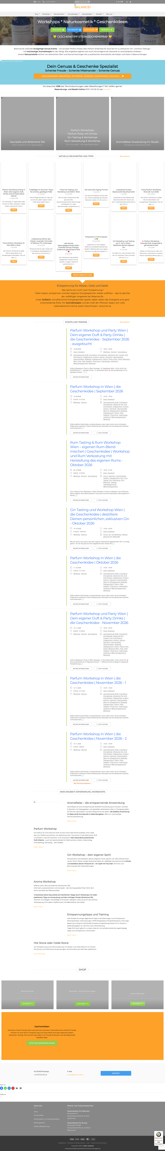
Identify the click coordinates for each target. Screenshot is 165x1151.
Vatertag (113, 482)
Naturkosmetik (59, 14)
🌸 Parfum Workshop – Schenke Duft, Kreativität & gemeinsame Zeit (151, 243)
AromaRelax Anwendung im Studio (137, 141)
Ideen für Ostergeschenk (111, 411)
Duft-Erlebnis (77, 357)
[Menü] (162, 1132)
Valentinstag (105, 361)
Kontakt (107, 89)
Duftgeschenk (87, 357)
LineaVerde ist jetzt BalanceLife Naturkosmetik (124, 191)
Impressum (62, 1143)
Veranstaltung (122, 352)
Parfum (105, 359)
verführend (114, 361)
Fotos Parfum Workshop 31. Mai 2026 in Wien (14, 244)
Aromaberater (102, 355)
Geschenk (109, 357)
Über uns (109, 14)
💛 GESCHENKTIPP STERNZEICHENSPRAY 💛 (82, 36)
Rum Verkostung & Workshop (82, 141)
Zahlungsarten (39, 1123)
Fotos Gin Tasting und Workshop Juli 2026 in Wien (68, 191)
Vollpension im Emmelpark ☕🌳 (96, 238)
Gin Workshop (116, 535)
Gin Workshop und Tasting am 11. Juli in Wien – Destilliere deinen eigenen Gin (123, 244)
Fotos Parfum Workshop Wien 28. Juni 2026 (151, 191)
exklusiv (102, 357)
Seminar (114, 352)
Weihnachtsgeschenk (80, 363)
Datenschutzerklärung (76, 1143)
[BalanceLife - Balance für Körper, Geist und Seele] (82, 8)
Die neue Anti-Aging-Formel (96, 190)
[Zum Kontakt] (39, 954)
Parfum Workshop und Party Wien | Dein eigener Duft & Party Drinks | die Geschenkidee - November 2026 (99, 618)
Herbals (106, 478)
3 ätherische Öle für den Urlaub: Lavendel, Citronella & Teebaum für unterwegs (41, 241)
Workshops (46, 14)
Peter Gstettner (87, 361)
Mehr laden (82, 275)
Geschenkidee (118, 357)
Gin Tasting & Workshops (82, 137)
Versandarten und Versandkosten (47, 1119)
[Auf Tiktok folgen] (120, 1)
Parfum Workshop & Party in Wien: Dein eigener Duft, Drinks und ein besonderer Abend (13, 193)
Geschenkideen (87, 14)
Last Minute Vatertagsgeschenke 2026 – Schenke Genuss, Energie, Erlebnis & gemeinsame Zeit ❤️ (68, 247)
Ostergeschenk (97, 359)
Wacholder (116, 537)
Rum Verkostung (114, 480)
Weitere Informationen (81, 377)
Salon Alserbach (79, 352)
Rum (122, 478)
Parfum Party (112, 359)
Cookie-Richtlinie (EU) (99, 1143)
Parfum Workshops (82, 130)
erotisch (96, 357)
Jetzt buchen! (103, 433)
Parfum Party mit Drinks (82, 133)
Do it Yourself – (73, 144)
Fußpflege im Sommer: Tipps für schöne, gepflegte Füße (41, 191)
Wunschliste (38, 1115)
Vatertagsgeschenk (109, 484)
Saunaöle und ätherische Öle (27, 141)
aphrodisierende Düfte (81, 355)
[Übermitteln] (88, 1)
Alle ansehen (125, 156)
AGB (88, 1143)
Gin (110, 535)
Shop (36, 14)
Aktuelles (99, 14)
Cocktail (121, 355)
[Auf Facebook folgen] (116, 1)
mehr (14, 209)
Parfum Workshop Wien (111, 649)
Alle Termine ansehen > (82, 783)
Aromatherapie (73, 14)
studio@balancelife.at (75, 1075)
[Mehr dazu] (71, 821)
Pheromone (97, 361)
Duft (126, 355)
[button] (127, 2)
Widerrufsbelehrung (41, 1126)
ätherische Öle (113, 355)
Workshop (106, 352)
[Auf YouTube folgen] (122, 1)
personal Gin (107, 537)
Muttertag (88, 359)
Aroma (105, 476)
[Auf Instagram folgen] (118, 1)
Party (79, 361)
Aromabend (93, 355)
